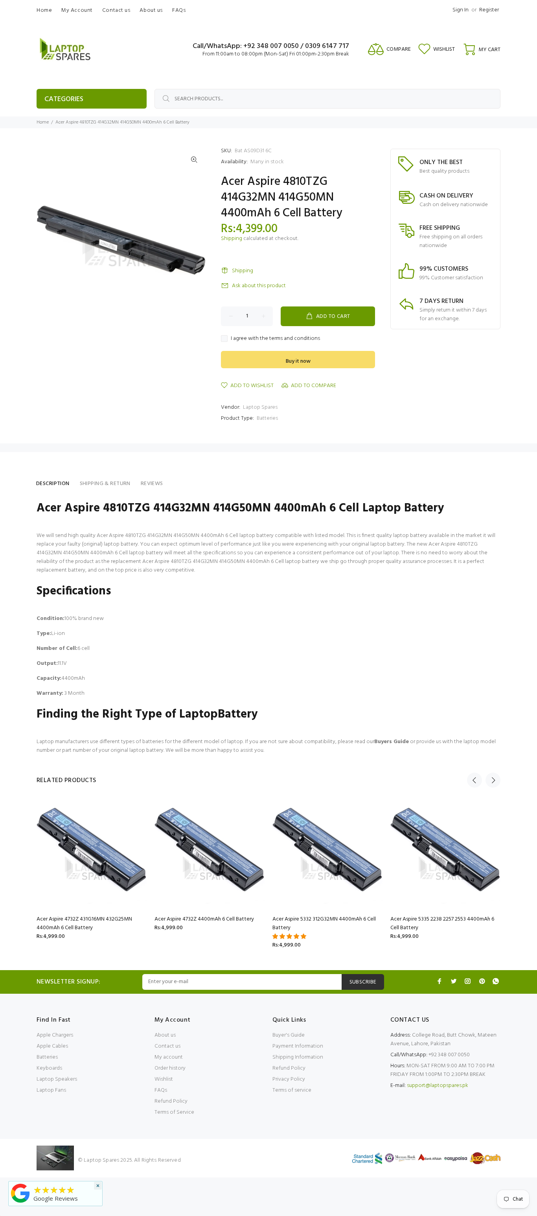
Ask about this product (259, 285)
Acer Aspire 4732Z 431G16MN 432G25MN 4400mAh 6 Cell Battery (84, 923)
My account (168, 1057)
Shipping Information (297, 1057)
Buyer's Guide (288, 1035)
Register (489, 10)
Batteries (267, 418)
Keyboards (49, 1068)
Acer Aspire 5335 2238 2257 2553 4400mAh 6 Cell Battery (442, 923)
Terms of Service (174, 1112)
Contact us (167, 1046)
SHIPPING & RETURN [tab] (105, 483)
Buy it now (298, 361)
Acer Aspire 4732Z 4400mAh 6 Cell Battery (204, 919)
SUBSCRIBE (363, 982)
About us (165, 1035)
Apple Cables (52, 1046)
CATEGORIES (63, 99)
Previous (474, 780)
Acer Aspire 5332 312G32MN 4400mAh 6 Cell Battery (324, 923)
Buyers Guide (391, 741)
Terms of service (291, 1090)
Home (43, 122)
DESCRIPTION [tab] (53, 483)
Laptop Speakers (57, 1079)
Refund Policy (171, 1101)
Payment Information (297, 1046)
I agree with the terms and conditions (275, 338)
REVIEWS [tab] (152, 483)
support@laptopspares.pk (437, 1085)
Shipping (231, 238)
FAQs (160, 1090)
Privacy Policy (288, 1079)
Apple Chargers (55, 1035)
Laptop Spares (260, 407)
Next (493, 780)
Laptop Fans (51, 1090)
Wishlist (163, 1079)
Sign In (460, 10)
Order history (170, 1068)
